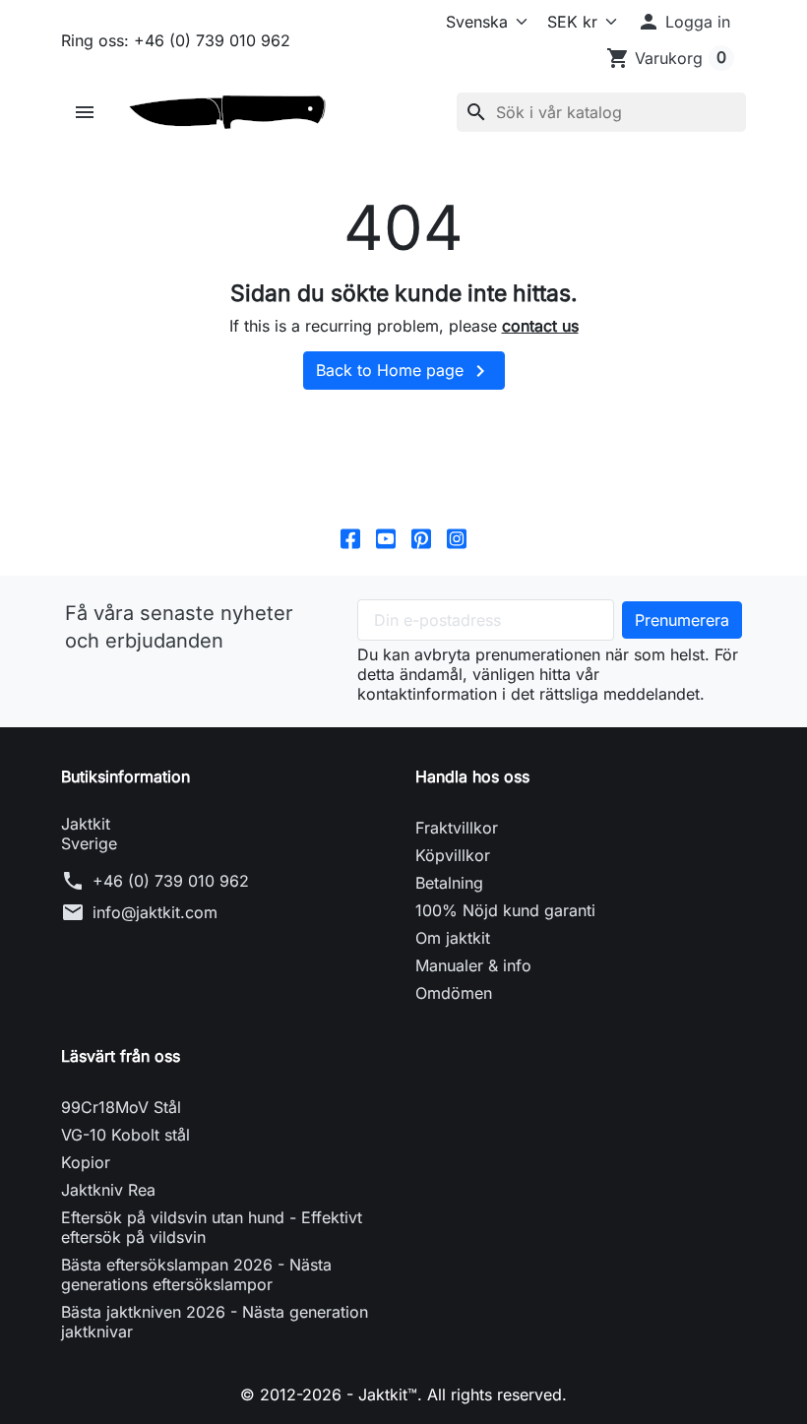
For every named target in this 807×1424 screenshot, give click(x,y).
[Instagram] (456, 538)
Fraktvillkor (456, 827)
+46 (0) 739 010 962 (171, 881)
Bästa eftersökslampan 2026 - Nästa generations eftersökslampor (196, 1274)
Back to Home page (404, 371)
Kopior (85, 1162)
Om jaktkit (452, 938)
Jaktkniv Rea (108, 1190)
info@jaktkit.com (155, 912)
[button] (683, 21)
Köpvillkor (452, 855)
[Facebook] (350, 538)
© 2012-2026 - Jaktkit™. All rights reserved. (403, 1394)
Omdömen (453, 993)
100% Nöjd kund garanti (505, 910)
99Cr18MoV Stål (121, 1107)
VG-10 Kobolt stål (125, 1135)
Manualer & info (473, 965)
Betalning (449, 883)
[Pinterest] (421, 538)
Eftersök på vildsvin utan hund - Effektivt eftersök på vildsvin (211, 1227)
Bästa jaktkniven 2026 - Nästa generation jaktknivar (214, 1321)
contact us (540, 326)
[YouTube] (386, 538)
